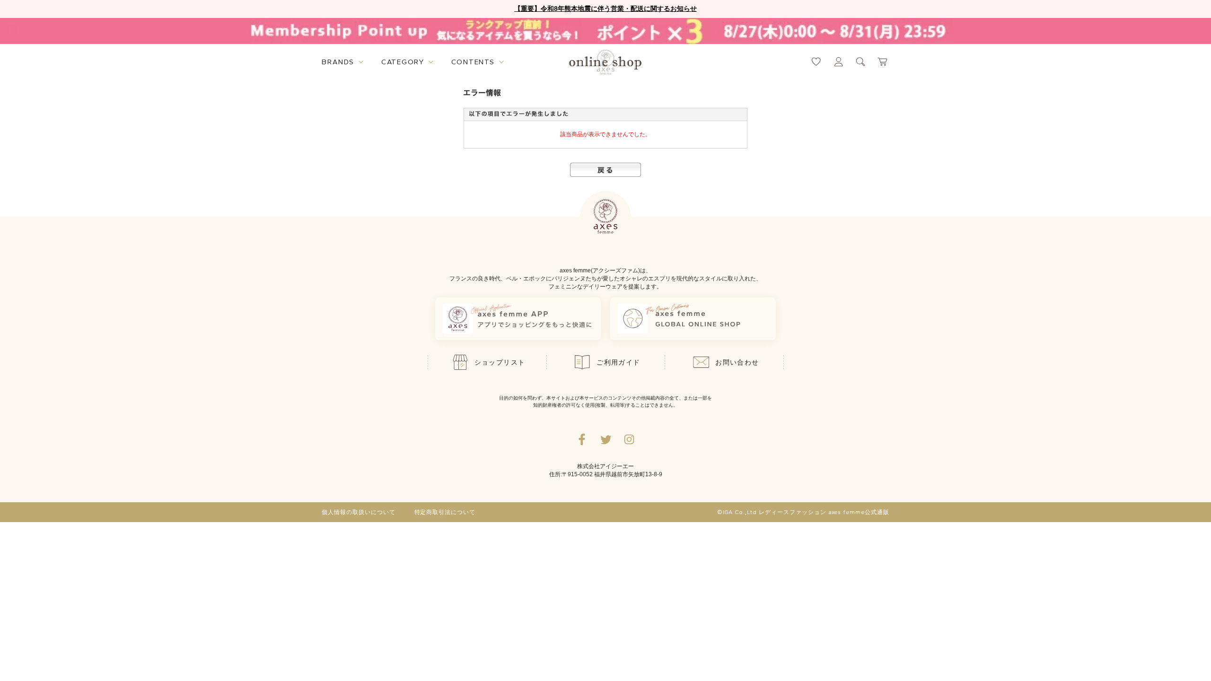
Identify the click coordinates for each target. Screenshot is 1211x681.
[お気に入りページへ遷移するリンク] (816, 61)
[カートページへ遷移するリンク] (883, 61)
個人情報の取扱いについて (358, 512)
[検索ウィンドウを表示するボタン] (860, 61)
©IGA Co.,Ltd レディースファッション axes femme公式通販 (803, 512)
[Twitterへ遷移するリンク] (605, 439)
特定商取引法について (445, 512)
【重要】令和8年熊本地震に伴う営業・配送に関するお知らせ (605, 8)
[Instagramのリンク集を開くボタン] (629, 439)
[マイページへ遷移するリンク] (838, 61)
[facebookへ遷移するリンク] (582, 439)
